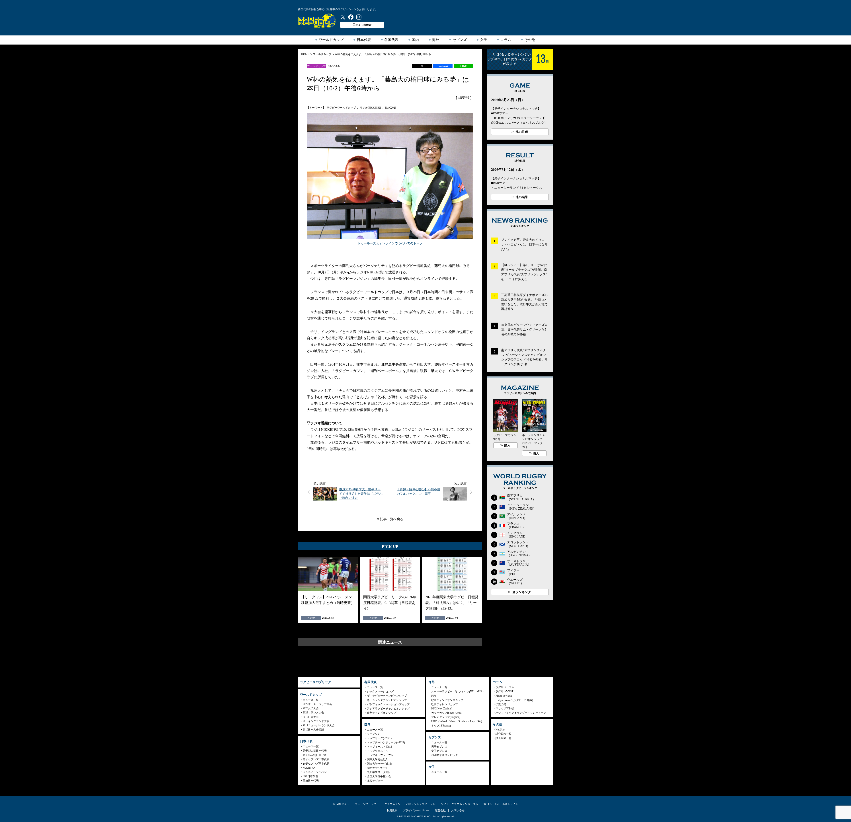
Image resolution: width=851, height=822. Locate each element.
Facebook (442, 66)
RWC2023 (390, 107)
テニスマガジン (391, 804)
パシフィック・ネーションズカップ (388, 704)
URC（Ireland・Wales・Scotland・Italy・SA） (457, 721)
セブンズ (460, 40)
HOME (305, 54)
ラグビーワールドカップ (341, 107)
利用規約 (392, 810)
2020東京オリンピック (444, 755)
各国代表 (391, 40)
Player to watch (504, 695)
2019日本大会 (311, 717)
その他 (529, 40)
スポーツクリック (365, 804)
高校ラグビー (375, 780)
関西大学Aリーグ (377, 767)
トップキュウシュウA (380, 755)
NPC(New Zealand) (441, 708)
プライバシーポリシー (416, 810)
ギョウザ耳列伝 (505, 708)
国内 (415, 40)
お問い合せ (458, 810)
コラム (505, 40)
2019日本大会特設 (313, 729)
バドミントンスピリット (420, 804)
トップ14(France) (441, 725)
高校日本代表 (311, 780)
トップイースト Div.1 (379, 746)
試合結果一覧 (503, 738)
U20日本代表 (310, 776)
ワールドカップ (331, 40)
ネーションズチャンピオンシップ (387, 700)
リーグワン (373, 733)
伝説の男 (501, 704)
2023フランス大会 (313, 712)
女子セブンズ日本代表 (316, 763)
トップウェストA (377, 750)
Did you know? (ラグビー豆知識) (514, 700)
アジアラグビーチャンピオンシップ (388, 708)
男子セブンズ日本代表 (316, 759)
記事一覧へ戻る (391, 519)
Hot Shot (500, 729)
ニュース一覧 (311, 699)
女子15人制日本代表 (315, 755)
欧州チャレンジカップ (444, 704)
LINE (463, 66)
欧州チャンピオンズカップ (447, 700)
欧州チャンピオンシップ (381, 712)
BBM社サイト (341, 804)
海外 (435, 40)
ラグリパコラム (505, 687)
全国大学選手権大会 (379, 776)
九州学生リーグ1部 (378, 772)
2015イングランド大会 (316, 721)
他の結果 (521, 197)
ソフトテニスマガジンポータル (459, 804)
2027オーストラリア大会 (317, 704)
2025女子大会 (311, 708)
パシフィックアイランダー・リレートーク (521, 712)
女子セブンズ (439, 750)
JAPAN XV (309, 767)
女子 (483, 40)
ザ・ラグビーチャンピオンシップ (387, 695)
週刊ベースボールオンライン (501, 804)
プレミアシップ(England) (445, 717)
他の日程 (521, 132)
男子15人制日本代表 (315, 750)
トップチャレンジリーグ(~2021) (386, 742)
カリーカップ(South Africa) (446, 712)
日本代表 (364, 40)
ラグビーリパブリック (317, 20)
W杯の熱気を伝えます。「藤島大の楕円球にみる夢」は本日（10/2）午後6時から (383, 54)
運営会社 (440, 810)
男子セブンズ (439, 746)
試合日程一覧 (503, 733)
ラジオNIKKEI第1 (370, 107)
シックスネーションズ (380, 691)
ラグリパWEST (504, 691)
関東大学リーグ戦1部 (379, 763)
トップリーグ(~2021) (379, 738)
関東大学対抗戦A (377, 759)
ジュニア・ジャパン (315, 771)
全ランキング (521, 592)
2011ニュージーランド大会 (319, 725)
